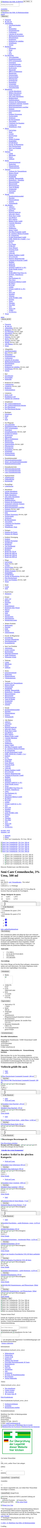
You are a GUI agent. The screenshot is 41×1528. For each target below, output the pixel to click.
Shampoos (8, 594)
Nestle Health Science (16, 269)
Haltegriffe (8, 379)
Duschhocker (9, 376)
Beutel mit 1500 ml (11, 555)
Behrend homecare (15, 212)
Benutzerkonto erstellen (12, 1407)
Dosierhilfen (13, 29)
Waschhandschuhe (10, 641)
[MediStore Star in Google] (24, 1425)
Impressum (8, 1359)
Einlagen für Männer (11, 534)
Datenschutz (9, 1355)
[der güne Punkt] (21, 1502)
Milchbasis (12, 155)
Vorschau (5, 1078)
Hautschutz (12, 164)
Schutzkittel (12, 84)
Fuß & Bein (12, 130)
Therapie (7, 169)
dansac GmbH (13, 230)
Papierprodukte (13, 77)
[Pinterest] (6, 926)
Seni (10, 290)
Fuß (10, 52)
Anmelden (8, 1406)
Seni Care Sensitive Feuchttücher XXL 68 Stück (16, 1260)
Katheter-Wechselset (11, 541)
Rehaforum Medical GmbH (17, 282)
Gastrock (11, 251)
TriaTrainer (12, 191)
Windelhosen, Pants (15, 127)
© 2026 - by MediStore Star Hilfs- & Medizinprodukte (18, 1523)
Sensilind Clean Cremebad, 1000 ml (12, 1187)
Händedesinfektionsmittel (13, 463)
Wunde (7, 194)
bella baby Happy (14, 214)
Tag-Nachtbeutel (10, 546)
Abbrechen (5, 16)
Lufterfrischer (9, 486)
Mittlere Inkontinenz (15, 93)
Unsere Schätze (10, 1390)
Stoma (7, 160)
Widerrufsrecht (9, 1353)
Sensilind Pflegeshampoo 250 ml (11, 1275)
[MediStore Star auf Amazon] (8, 1425)
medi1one (12, 264)
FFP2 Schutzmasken (15, 61)
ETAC (11, 242)
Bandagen (8, 46)
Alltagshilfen (9, 23)
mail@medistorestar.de (13, 1423)
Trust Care (12, 308)
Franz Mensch (13, 248)
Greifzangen (13, 32)
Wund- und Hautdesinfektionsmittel (16, 462)
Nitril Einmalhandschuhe (12, 469)
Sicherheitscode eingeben (9, 1330)
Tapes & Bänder (14, 187)
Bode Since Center (15, 216)
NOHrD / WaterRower (16, 274)
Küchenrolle (9, 481)
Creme (11, 153)
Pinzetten (12, 198)
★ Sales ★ (8, 21)
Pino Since (12, 280)
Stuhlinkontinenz (14, 100)
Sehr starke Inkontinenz (16, 96)
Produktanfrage (9, 929)
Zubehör (11, 192)
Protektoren (12, 39)
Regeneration (9, 652)
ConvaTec (12, 226)
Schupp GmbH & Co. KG (17, 289)
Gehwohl (12, 253)
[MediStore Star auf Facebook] (10, 1427)
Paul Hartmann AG (15, 278)
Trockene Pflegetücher (12, 639)
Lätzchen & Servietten (16, 34)
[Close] (1, 321)
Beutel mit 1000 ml (11, 553)
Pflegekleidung (13, 37)
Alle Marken (9, 205)
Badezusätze (9, 625)
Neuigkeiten (8, 1369)
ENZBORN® (13, 143)
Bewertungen (9, 1376)
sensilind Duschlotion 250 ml (10, 1229)
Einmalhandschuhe (15, 64)
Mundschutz (13, 73)
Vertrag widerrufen (7, 1343)
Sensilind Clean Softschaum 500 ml (12, 1169)
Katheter (7, 539)
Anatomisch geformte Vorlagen (18, 103)
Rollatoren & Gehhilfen (16, 41)
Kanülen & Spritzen (15, 66)
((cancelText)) (5, 1477)
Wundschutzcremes (11, 620)
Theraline (12, 303)
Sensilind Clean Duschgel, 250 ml (11, 1108)
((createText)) (15, 1477)
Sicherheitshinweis (7, 1033)
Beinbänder (8, 548)
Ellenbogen (12, 48)
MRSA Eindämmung (15, 71)
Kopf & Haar (13, 135)
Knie (10, 54)
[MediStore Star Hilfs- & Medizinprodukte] (15, 1)
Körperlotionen (9, 606)
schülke (11, 287)
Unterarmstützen (10, 390)
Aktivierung (8, 648)
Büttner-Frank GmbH (15, 221)
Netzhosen (12, 118)
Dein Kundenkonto (7, 1397)
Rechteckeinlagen (14, 119)
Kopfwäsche (13, 68)
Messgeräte (12, 70)
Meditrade (12, 266)
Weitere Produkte (14, 139)
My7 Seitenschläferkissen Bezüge (15, 405)
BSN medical (13, 219)
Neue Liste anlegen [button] (13, 1463)
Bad (10, 27)
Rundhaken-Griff (10, 397)
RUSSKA (12, 283)
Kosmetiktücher (10, 643)
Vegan (11, 150)
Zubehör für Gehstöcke (12, 398)
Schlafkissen (13, 43)
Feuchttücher (9, 637)
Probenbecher (13, 80)
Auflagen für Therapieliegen (18, 171)
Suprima (11, 299)
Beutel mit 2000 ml (11, 557)
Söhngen (11, 296)
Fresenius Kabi (13, 249)
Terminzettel (13, 189)
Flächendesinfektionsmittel (13, 460)
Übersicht (8, 20)
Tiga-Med (12, 305)
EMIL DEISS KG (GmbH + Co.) (19, 239)
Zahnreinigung (9, 632)
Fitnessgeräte (13, 175)
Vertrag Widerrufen (11, 1378)
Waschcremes (9, 616)
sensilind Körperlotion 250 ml (10, 1243)
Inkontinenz (8, 89)
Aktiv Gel (8, 599)
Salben (7, 611)
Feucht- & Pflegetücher (16, 144)
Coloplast (12, 225)
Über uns (8, 1367)
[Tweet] (6, 923)
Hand (10, 50)
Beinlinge (8, 550)
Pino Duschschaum (15, 146)
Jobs (6, 1371)
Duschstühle (9, 377)
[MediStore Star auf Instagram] (30, 1427)
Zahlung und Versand (11, 1360)
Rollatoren (8, 388)
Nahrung (7, 152)
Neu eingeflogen (10, 1388)
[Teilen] (6, 920)
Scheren (11, 201)
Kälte (6, 629)
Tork (10, 307)
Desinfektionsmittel (15, 59)
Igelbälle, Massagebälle (16, 178)
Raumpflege (12, 82)
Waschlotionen (9, 618)
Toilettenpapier (9, 477)
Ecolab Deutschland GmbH (17, 237)
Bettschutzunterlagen (15, 105)
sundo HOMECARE (15, 298)
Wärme (11, 45)
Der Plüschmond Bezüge (12, 409)
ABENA (11, 207)
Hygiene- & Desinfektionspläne (15, 1375)
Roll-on (7, 609)
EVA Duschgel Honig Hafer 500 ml (12, 1124)
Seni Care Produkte (15, 148)
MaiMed (11, 262)
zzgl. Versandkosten (15, 882)
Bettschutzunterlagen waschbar (18, 107)
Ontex (11, 276)
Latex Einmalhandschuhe (13, 472)
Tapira (11, 301)
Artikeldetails (5, 971)
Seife (6, 588)
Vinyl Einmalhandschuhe (13, 470)
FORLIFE (12, 246)
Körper (11, 137)
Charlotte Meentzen (15, 223)
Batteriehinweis (10, 1364)
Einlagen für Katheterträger (17, 102)
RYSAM (11, 285)
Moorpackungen (14, 185)
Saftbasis (11, 159)
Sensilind (12, 294)
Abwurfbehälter (14, 57)
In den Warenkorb (7, 907)
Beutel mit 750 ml (10, 551)
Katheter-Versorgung (15, 114)
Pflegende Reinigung (11, 653)
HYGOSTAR (13, 257)
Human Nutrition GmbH (16, 255)
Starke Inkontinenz (15, 95)
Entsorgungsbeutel (14, 111)
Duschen (7, 627)
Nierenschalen (13, 75)
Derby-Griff (8, 395)
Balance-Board (13, 173)
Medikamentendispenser (16, 36)
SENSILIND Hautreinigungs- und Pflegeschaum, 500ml (18, 1291)
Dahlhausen (12, 228)
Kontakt (7, 1366)
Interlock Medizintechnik (16, 258)
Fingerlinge (12, 62)
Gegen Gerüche (10, 650)
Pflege (7, 128)
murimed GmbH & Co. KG (17, 267)
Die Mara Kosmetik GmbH (17, 232)
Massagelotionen (14, 182)
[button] (4, 9)
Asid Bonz (12, 209)
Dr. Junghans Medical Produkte (19, 233)
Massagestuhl (13, 184)
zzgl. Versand (5, 1516)
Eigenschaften (6, 1001)
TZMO (11, 310)
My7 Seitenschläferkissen (13, 403)
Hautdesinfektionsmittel (16, 196)
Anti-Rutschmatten (15, 25)
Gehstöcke (8, 386)
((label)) (3, 1473)
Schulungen (8, 1373)
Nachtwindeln (13, 116)
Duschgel (8, 602)
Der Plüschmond (10, 407)
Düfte (6, 604)
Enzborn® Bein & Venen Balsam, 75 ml (13, 1205)
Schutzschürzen (14, 86)
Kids (10, 112)
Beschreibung (5, 931)
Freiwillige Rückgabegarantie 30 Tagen (17, 1362)
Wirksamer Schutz (10, 657)
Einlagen (11, 109)
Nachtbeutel (8, 542)
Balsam (7, 600)
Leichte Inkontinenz (15, 91)
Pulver (11, 157)
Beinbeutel (8, 544)
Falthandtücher (9, 479)
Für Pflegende (9, 55)
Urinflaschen (13, 125)
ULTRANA (13, 312)
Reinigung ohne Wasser (12, 608)
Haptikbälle (12, 176)
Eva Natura (12, 244)
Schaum (7, 615)
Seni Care (12, 292)
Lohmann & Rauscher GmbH (18, 260)
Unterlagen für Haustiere (16, 123)
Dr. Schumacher (14, 235)
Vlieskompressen (14, 168)
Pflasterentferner (14, 166)
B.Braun (11, 210)
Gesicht (11, 134)
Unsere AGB (9, 1357)
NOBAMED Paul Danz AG (18, 273)
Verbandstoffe (13, 203)
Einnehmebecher (14, 30)
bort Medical (13, 217)
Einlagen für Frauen (11, 532)
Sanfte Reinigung (10, 655)
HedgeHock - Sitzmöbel (16, 180)
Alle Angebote (9, 1392)
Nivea (11, 271)
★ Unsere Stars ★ (10, 1394)
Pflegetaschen (13, 78)
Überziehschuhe (14, 87)
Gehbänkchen (9, 384)
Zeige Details (5, 1113)
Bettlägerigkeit (13, 98)
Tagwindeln (12, 121)
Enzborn (11, 241)
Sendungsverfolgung (11, 1404)
